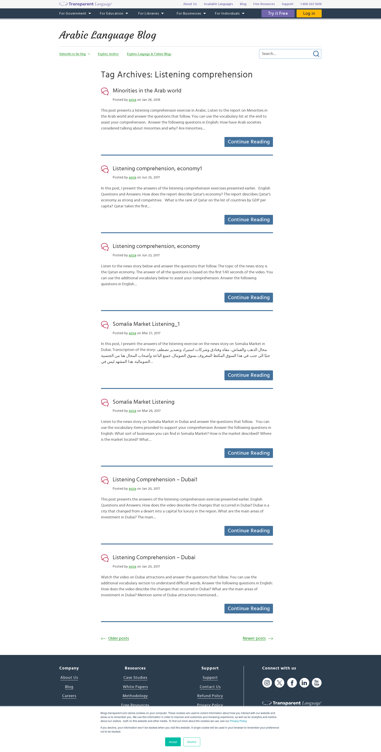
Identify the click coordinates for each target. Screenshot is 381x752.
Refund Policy (210, 696)
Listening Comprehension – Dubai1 (155, 479)
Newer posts (254, 638)
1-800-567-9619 (311, 4)
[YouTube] (317, 683)
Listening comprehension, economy (156, 246)
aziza (132, 99)
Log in (309, 13)
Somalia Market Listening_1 (146, 324)
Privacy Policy (238, 721)
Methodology (135, 696)
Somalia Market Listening (143, 402)
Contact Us (210, 687)
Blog (69, 687)
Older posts (118, 638)
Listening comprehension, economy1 (157, 168)
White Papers (135, 687)
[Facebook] (292, 683)
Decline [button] (191, 742)
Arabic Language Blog (107, 35)
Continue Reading (249, 141)
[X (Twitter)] (279, 683)
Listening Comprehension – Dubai (154, 557)
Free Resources (135, 705)
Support (210, 678)
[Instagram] (267, 683)
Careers (69, 696)
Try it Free (278, 13)
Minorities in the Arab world (147, 91)
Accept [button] (173, 742)
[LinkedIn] (304, 683)
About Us (69, 678)
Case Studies (135, 678)
